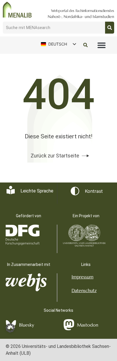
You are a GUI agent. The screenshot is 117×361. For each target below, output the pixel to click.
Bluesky (26, 325)
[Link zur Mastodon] (69, 325)
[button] (101, 45)
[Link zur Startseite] (17, 10)
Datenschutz (84, 290)
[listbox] (58, 44)
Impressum (82, 277)
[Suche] (109, 28)
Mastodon (87, 325)
